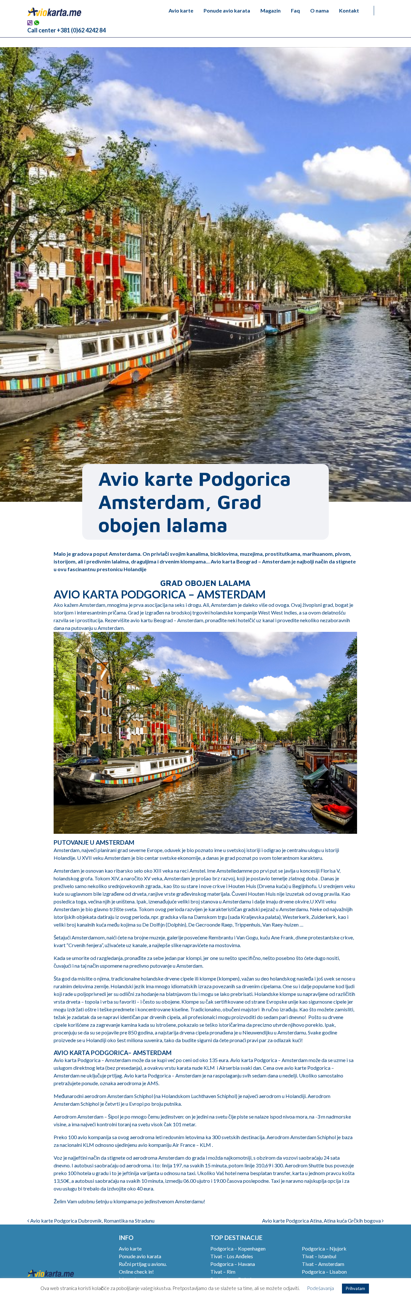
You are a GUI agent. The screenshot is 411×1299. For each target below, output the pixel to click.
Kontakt (349, 10)
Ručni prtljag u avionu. (143, 1264)
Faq (295, 10)
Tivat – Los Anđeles (231, 1256)
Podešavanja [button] (320, 1288)
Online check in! (136, 1271)
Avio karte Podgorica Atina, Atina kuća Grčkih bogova (322, 1220)
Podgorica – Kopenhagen (238, 1248)
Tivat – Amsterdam (323, 1264)
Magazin (270, 10)
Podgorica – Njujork (324, 1248)
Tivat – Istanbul (319, 1256)
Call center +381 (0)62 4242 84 (66, 30)
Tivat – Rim (222, 1271)
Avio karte (181, 10)
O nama (319, 10)
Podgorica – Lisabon (324, 1271)
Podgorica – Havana (232, 1264)
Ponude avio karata (227, 10)
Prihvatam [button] (355, 1288)
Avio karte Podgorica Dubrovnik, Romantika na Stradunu (91, 1220)
